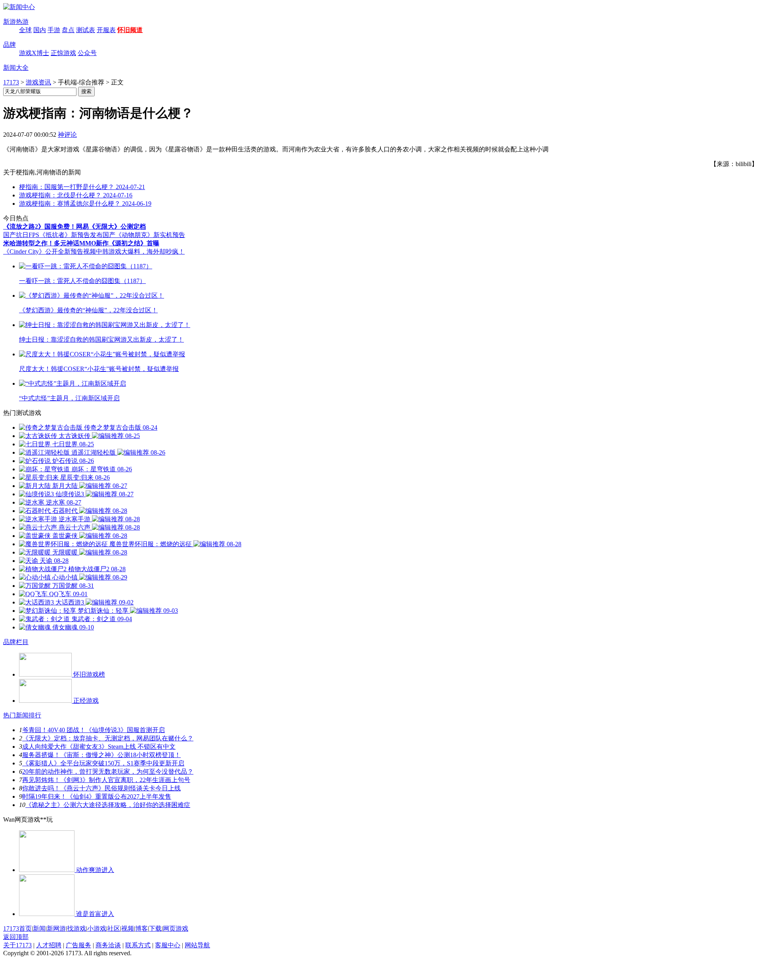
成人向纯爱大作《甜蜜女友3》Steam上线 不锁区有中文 (99, 746)
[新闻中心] (19, 7)
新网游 (56, 928)
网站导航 (197, 945)
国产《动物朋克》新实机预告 (144, 234)
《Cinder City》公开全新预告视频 (49, 251)
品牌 (9, 44)
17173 (11, 82)
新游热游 (16, 21)
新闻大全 (16, 67)
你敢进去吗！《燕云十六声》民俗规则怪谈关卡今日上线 (101, 788)
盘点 (68, 30)
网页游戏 (175, 928)
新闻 (39, 928)
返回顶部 (16, 936)
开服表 (106, 30)
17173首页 (17, 928)
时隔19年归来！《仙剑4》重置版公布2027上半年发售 (96, 796)
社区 (113, 928)
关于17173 (17, 945)
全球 (25, 30)
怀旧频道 (130, 30)
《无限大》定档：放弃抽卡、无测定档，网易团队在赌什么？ (107, 738)
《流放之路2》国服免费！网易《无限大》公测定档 (74, 226)
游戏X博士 (34, 53)
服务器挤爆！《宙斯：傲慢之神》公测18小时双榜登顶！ (101, 755)
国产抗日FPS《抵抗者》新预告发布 (53, 234)
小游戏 (96, 928)
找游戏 (76, 928)
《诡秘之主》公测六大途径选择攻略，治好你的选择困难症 (107, 804)
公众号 (87, 53)
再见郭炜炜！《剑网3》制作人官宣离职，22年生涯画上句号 (106, 779)
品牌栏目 (16, 642)
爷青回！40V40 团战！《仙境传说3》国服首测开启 (93, 730)
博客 (141, 928)
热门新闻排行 (22, 715)
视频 (127, 928)
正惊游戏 (63, 53)
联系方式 (138, 945)
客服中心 (167, 945)
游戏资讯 (38, 82)
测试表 (85, 30)
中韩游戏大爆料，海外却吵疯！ (140, 251)
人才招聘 (48, 945)
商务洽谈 (108, 945)
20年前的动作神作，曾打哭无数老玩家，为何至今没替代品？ (107, 771)
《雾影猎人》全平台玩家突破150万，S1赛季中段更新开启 (103, 763)
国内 (39, 30)
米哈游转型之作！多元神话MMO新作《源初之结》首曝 (81, 243)
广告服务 (78, 945)
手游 (54, 30)
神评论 (67, 134)
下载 (155, 928)
